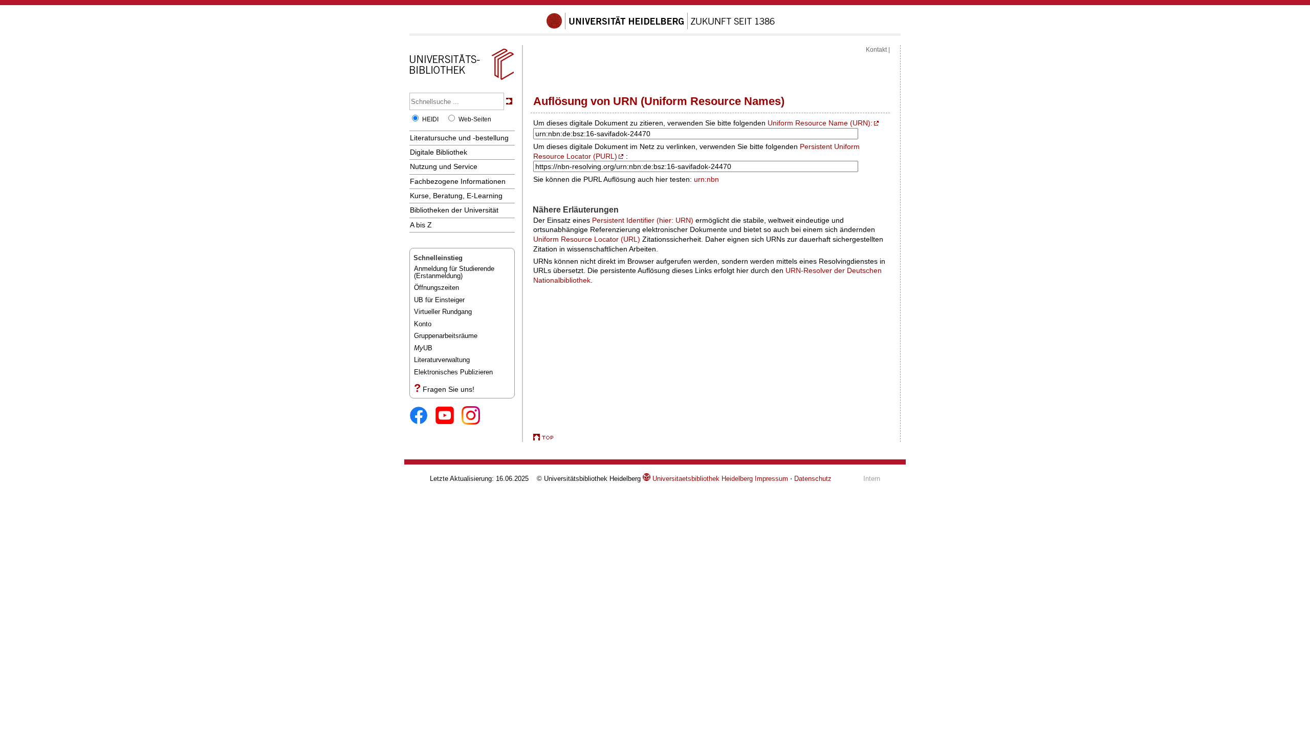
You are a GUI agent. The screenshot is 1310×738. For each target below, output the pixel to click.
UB (423, 348)
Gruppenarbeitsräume (445, 336)
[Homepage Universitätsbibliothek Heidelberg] (461, 80)
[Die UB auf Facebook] (422, 416)
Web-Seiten (474, 119)
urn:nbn (706, 179)
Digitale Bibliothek (438, 152)
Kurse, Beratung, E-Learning (456, 196)
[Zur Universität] (660, 27)
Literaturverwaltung (442, 360)
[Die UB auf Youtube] (448, 416)
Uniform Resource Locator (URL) (586, 239)
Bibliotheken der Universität (454, 210)
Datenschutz (813, 478)
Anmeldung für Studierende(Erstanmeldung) (454, 272)
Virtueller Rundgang (443, 311)
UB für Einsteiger (439, 300)
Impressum (771, 478)
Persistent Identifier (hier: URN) (642, 220)
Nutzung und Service (443, 166)
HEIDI (430, 119)
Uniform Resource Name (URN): (820, 123)
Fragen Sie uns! (448, 389)
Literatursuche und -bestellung (459, 138)
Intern (871, 478)
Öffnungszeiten (436, 287)
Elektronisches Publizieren (453, 372)
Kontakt (876, 50)
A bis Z (421, 225)
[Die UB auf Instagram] (475, 416)
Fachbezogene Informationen (458, 181)
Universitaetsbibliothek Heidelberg (701, 478)
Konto (422, 324)
